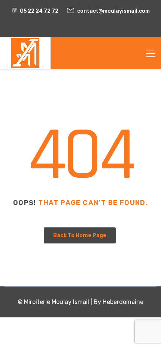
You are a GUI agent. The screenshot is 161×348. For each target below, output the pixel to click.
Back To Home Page (79, 235)
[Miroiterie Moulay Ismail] (25, 53)
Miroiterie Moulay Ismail (56, 301)
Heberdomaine (123, 301)
